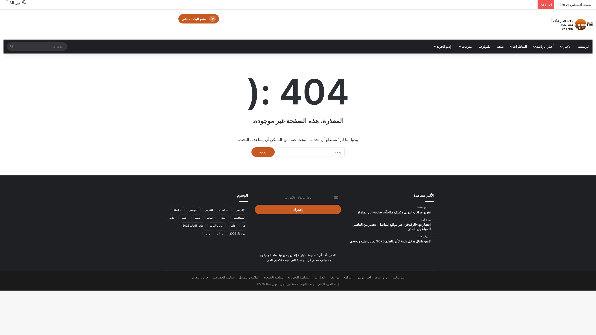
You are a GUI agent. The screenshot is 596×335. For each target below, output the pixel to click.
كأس (232, 225)
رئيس (184, 217)
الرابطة (178, 209)
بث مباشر (398, 277)
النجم (210, 217)
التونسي (193, 209)
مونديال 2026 (237, 233)
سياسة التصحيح (273, 277)
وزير (207, 233)
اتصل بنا (320, 277)
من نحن (334, 277)
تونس (197, 217)
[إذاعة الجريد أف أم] (571, 24)
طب (171, 217)
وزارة (220, 233)
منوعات (467, 46)
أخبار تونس (364, 277)
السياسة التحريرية (299, 277)
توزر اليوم (381, 277)
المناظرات (520, 46)
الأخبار (567, 46)
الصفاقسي (239, 217)
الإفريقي (240, 209)
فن (243, 225)
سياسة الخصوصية (223, 277)
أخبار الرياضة (545, 46)
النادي (223, 217)
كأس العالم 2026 (193, 225)
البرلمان (224, 209)
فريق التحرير (200, 277)
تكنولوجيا (485, 46)
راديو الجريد (444, 46)
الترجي (209, 209)
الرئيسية (583, 46)
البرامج (348, 277)
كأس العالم (216, 225)
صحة (500, 46)
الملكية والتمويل (249, 277)
